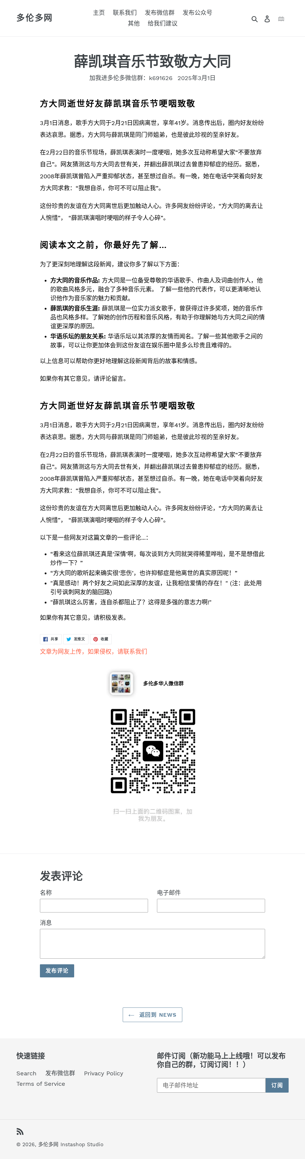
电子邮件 (169, 892)
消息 (46, 922)
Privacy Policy (103, 1073)
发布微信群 (60, 1073)
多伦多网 (34, 18)
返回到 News (157, 1015)
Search (26, 1073)
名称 (46, 892)
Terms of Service (40, 1083)
